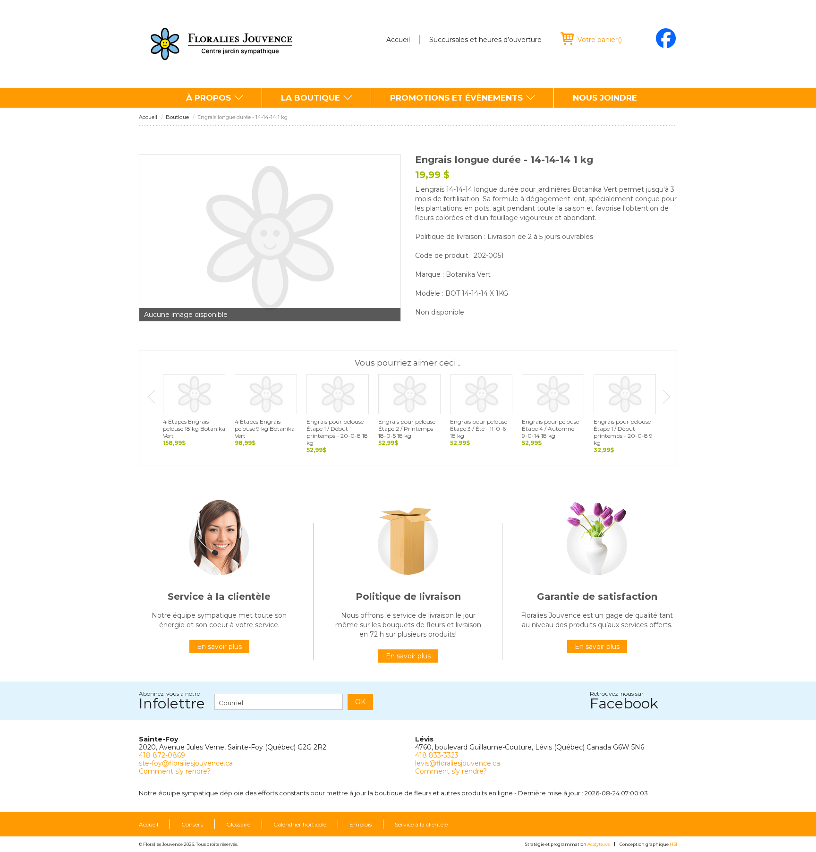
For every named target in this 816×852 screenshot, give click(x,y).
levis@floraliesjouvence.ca (457, 763)
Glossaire (238, 824)
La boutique (310, 97)
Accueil (398, 39)
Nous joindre (605, 97)
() (600, 39)
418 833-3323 (437, 755)
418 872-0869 (162, 755)
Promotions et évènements (456, 97)
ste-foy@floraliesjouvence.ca (186, 763)
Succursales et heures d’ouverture (485, 39)
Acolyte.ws (598, 844)
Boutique (177, 117)
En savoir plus (219, 646)
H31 (673, 844)
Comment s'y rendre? (175, 771)
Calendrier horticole (299, 824)
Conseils (192, 824)
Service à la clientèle (421, 824)
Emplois (360, 824)
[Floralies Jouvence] (221, 43)
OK (360, 702)
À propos (208, 97)
